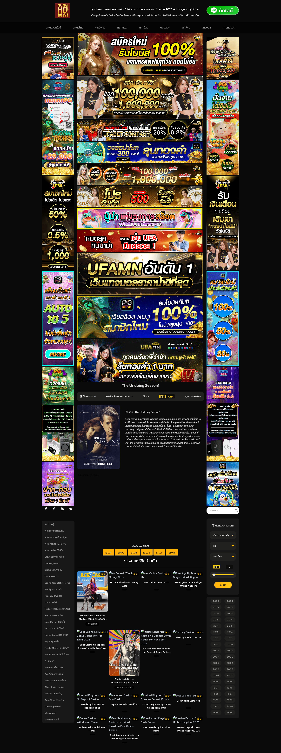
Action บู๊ (49, 524)
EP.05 (159, 552)
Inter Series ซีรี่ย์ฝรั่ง (55, 628)
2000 (230, 675)
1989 (216, 712)
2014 (230, 632)
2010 (230, 644)
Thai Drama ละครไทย (55, 680)
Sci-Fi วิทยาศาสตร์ (54, 674)
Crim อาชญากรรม (53, 570)
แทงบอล (206, 27)
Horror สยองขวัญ (54, 615)
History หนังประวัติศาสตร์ (57, 609)
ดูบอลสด (165, 27)
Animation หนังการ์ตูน (56, 537)
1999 (216, 681)
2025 (216, 601)
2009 (216, 650)
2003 (216, 669)
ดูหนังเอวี (100, 27)
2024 (230, 601)
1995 (216, 694)
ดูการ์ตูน (143, 27)
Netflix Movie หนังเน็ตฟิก (57, 648)
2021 (216, 613)
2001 (216, 675)
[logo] (62, 17)
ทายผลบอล (229, 27)
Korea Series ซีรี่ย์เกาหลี (56, 635)
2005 (216, 663)
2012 (230, 638)
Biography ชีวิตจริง (54, 557)
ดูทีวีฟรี (186, 27)
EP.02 (121, 552)
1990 (230, 706)
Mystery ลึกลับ (52, 641)
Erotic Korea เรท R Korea (57, 583)
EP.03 (133, 552)
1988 (230, 712)
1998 (230, 681)
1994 (230, 694)
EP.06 (172, 552)
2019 (216, 619)
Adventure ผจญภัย (54, 531)
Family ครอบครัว (53, 589)
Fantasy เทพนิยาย (53, 596)
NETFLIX (122, 27)
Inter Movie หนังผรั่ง (55, 622)
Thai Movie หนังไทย (54, 687)
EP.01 (108, 552)
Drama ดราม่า (51, 576)
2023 (216, 607)
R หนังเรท (49, 661)
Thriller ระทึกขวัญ (53, 693)
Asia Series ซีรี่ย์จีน (54, 550)
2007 (216, 657)
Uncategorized (52, 706)
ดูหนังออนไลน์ (53, 27)
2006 (230, 657)
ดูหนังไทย (78, 27)
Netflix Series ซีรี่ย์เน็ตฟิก (57, 654)
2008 (230, 650)
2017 (216, 626)
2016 (230, 626)
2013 (216, 638)
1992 (230, 700)
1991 (216, 706)
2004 (230, 663)
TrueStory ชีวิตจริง (54, 700)
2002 (230, 669)
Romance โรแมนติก (54, 667)
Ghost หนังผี (51, 602)
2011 (216, 644)
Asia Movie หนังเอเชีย (55, 544)
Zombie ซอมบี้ (52, 719)
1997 (216, 687)
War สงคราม (51, 713)
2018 (230, 619)
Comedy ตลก (51, 563)
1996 (230, 687)
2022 (230, 607)
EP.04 (146, 552)
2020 (93, 396)
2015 (216, 632)
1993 (216, 700)
